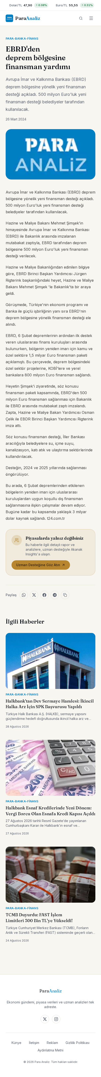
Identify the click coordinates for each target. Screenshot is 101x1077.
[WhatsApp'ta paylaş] (23, 595)
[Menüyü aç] (91, 18)
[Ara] (81, 18)
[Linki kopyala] (65, 595)
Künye (16, 1043)
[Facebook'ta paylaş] (44, 595)
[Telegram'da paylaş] (54, 595)
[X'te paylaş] (34, 595)
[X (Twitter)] (45, 1019)
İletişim (34, 1043)
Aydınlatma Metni (50, 1050)
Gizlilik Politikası (77, 1043)
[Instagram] (56, 1019)
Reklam (52, 1043)
